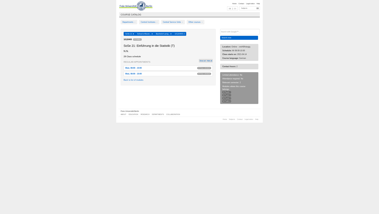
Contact (241, 3)
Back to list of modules (133, 80)
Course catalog (131, 14)
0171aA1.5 (227, 95)
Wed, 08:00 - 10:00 (167, 68)
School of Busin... (144, 34)
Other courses (194, 22)
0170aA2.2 (227, 92)
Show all (202, 61)
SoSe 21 (129, 34)
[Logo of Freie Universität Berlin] (135, 6)
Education (133, 114)
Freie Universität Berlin (130, 111)
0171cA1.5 (227, 98)
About (123, 114)
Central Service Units (172, 22)
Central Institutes (148, 22)
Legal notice (250, 3)
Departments (128, 22)
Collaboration (173, 114)
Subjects (244, 8)
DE (230, 9)
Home (234, 3)
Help (258, 3)
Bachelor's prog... (163, 34)
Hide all (209, 61)
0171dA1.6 (227, 101)
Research (145, 114)
